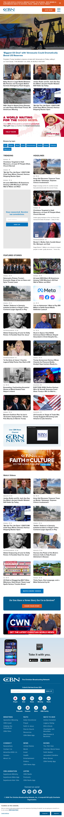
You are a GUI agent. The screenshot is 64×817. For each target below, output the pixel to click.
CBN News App (29, 765)
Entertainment (31, 145)
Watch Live (7, 149)
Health (40, 145)
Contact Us (7, 749)
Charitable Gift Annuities (48, 730)
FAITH (25, 717)
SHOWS (46, 743)
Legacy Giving (48, 723)
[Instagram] (35, 792)
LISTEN (26, 771)
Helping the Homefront (7, 727)
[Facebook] (29, 792)
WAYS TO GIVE (49, 717)
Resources (27, 732)
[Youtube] (24, 792)
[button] (58, 10)
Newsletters (8, 746)
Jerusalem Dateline (50, 755)
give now (48, 10)
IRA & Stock (47, 726)
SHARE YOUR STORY (32, 606)
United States (28, 746)
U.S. (5, 145)
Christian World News (51, 749)
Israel (23, 145)
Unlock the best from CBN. (32, 687)
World (17, 145)
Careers (6, 755)
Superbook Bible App (11, 777)
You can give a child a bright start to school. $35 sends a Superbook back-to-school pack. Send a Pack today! (29, 3)
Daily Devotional (29, 720)
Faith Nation (48, 752)
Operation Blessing (10, 720)
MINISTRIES (8, 717)
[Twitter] (40, 792)
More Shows (48, 758)
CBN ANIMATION (10, 771)
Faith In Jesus (28, 726)
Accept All (44, 813)
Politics (11, 145)
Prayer (25, 723)
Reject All (56, 813)
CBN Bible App (29, 735)
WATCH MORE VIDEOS (32, 591)
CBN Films (7, 731)
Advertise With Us (10, 752)
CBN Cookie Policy (13, 810)
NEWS (25, 743)
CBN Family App (49, 761)
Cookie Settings (5, 813)
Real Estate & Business (48, 735)
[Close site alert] (60, 3)
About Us (7, 758)
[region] (32, 810)
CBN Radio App (29, 780)
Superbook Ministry (10, 774)
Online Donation (49, 720)
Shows (46, 145)
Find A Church (28, 729)
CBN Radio (27, 774)
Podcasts (53, 145)
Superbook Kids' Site (11, 780)
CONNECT (7, 743)
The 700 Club (48, 746)
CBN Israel (7, 723)
